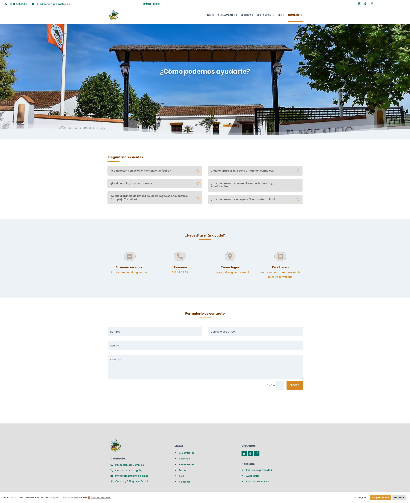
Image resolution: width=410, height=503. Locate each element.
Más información (101, 497)
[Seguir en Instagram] (359, 3)
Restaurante (265, 15)
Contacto (295, 15)
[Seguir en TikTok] (365, 3)
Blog (281, 15)
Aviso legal (252, 475)
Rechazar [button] (399, 497)
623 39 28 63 (180, 272)
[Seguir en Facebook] (371, 3)
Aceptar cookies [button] (380, 497)
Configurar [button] (361, 497)
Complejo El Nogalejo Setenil (230, 272)
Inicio (210, 15)
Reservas (247, 15)
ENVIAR (294, 385)
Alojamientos (227, 15)
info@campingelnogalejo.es (129, 272)
